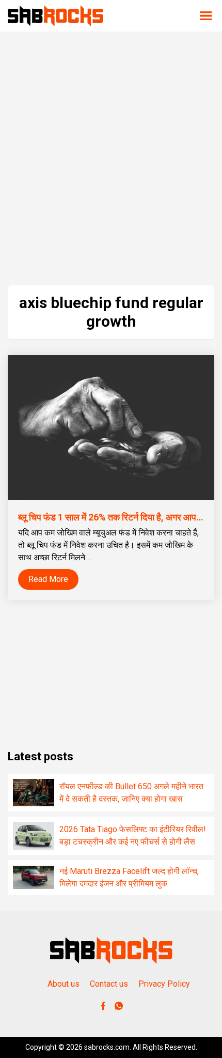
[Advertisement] (111, 158)
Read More (48, 579)
